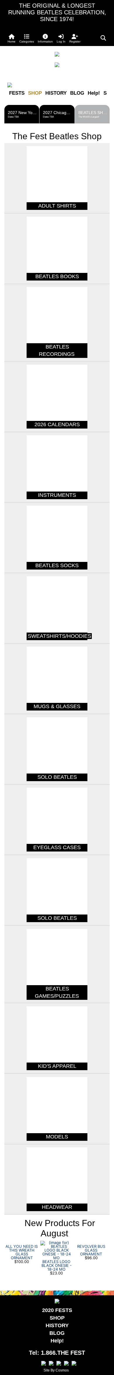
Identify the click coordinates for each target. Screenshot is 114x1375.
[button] (27, 38)
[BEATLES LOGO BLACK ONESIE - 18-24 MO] (56, 1249)
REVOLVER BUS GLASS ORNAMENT (91, 1250)
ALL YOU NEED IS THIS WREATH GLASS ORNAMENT (22, 1252)
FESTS (17, 93)
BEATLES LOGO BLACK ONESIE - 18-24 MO (57, 1265)
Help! (94, 93)
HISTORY (56, 93)
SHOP (35, 93)
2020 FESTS (57, 1310)
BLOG (77, 93)
